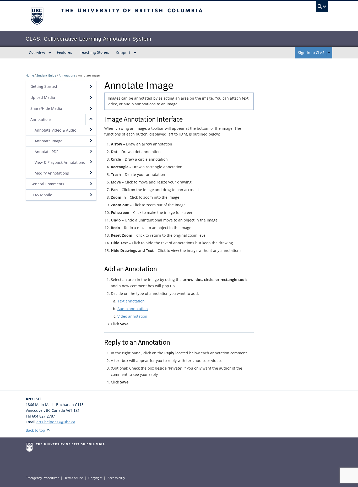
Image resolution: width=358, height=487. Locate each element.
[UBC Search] (322, 6)
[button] (90, 119)
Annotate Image (48, 140)
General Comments (47, 183)
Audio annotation (132, 308)
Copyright (95, 478)
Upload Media (42, 97)
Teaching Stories (94, 52)
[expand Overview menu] (50, 53)
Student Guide (46, 75)
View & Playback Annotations (60, 162)
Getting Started (43, 86)
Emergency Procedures (42, 478)
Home (30, 75)
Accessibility (116, 478)
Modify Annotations (52, 173)
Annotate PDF (46, 151)
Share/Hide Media (46, 108)
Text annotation (131, 301)
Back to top (36, 430)
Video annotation (132, 316)
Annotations (67, 75)
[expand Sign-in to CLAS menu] (329, 53)
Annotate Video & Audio (55, 130)
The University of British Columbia (37, 16)
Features (64, 52)
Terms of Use (73, 478)
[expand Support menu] (135, 53)
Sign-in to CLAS (311, 52)
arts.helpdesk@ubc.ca (55, 421)
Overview (37, 52)
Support (123, 52)
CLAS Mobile (41, 194)
